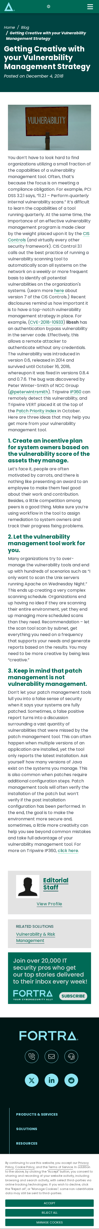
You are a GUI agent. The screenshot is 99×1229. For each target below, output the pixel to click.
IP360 (75, 392)
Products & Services (37, 1114)
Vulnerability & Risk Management (35, 937)
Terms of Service (60, 1167)
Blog (25, 27)
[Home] (9, 6)
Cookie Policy (25, 1167)
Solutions (26, 1128)
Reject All (50, 1213)
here (59, 291)
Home (9, 27)
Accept (49, 1203)
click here (68, 851)
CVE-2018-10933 (46, 322)
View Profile (49, 904)
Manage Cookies (49, 1222)
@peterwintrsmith (29, 392)
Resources (26, 1143)
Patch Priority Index (36, 411)
